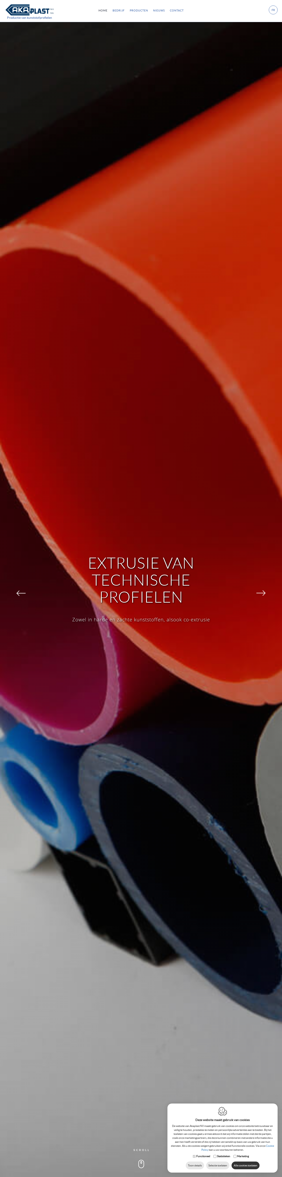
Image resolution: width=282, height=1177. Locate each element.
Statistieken (223, 1156)
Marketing (243, 1156)
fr (273, 10)
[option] (141, 588)
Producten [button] (139, 10)
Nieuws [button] (159, 10)
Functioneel (203, 1156)
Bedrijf (119, 10)
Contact (177, 10)
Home (103, 10)
